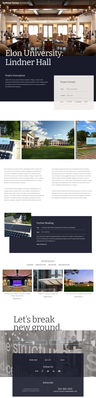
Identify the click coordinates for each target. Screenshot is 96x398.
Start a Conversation (66, 342)
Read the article (42, 244)
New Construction (64, 264)
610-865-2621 (65, 389)
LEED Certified (52, 264)
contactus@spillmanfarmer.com (65, 391)
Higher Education (41, 264)
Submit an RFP (29, 342)
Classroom (30, 264)
